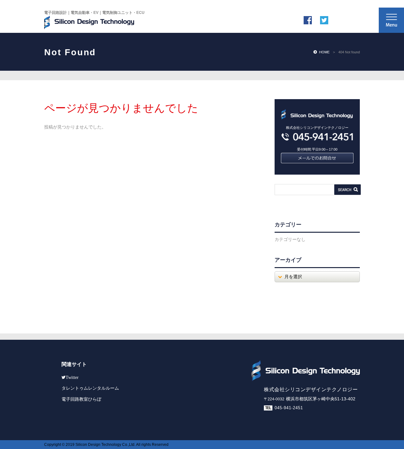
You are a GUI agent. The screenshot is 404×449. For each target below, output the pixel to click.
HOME (324, 52)
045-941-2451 (289, 407)
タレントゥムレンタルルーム (90, 388)
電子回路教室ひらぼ (81, 399)
